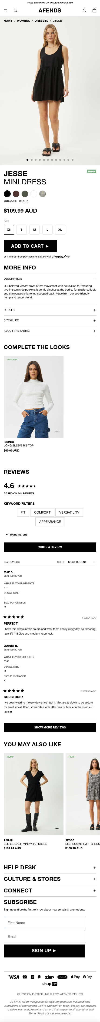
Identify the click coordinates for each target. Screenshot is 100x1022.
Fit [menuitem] (23, 512)
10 (64, 160)
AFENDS (65, 994)
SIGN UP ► (44, 951)
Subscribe (20, 902)
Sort (61, 562)
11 (68, 160)
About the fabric (17, 330)
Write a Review (50, 547)
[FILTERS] (17, 535)
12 (72, 160)
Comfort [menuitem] (42, 512)
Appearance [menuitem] (50, 521)
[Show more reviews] (50, 727)
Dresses (41, 20)
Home (8, 20)
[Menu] (5, 10)
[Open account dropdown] (84, 10)
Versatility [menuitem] (69, 512)
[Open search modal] (15, 10)
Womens (23, 20)
